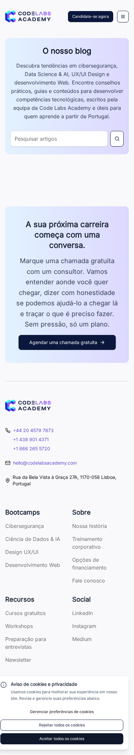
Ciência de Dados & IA (32, 539)
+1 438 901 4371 (31, 439)
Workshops (19, 626)
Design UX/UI (21, 552)
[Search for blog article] (117, 139)
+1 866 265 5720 (31, 448)
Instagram (84, 626)
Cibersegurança (24, 526)
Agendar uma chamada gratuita (63, 342)
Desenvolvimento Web (32, 565)
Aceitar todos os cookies (61, 738)
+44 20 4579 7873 (33, 430)
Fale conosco (88, 580)
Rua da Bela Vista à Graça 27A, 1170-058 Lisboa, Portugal (64, 480)
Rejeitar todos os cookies (62, 725)
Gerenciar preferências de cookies (62, 711)
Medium (82, 639)
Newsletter (18, 660)
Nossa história (89, 526)
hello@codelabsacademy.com (45, 463)
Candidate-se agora (90, 16)
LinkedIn (82, 613)
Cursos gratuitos (25, 613)
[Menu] (123, 16)
